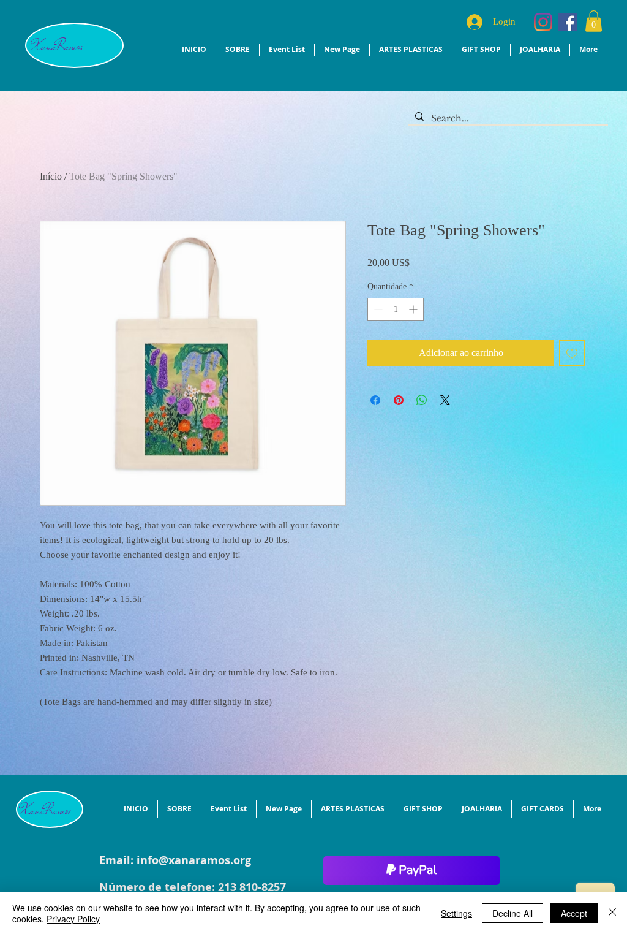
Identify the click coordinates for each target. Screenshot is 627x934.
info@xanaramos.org (194, 860)
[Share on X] (445, 400)
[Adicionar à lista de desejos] (572, 353)
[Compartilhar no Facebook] (375, 400)
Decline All (512, 913)
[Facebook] (567, 22)
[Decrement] (377, 309)
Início (51, 176)
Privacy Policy (73, 919)
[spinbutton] (396, 309)
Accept (574, 913)
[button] (594, 21)
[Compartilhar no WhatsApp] (422, 400)
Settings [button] (456, 913)
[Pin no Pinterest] (398, 400)
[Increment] (414, 309)
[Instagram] (543, 22)
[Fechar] (612, 913)
